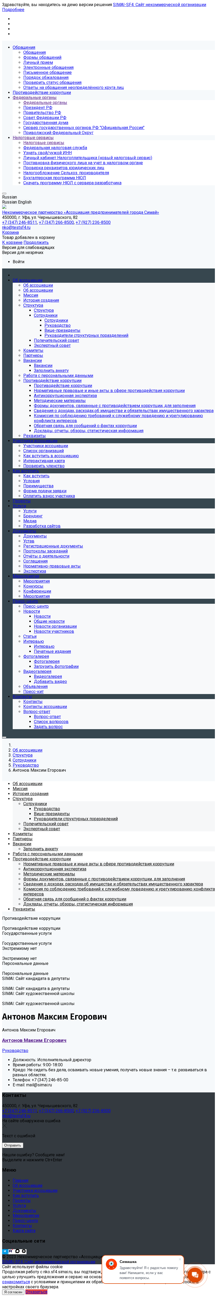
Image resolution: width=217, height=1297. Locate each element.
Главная (20, 1180)
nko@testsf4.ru (16, 1115)
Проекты (22, 1200)
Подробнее (13, 9)
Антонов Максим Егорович (34, 1040)
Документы (24, 1210)
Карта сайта (24, 1230)
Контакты (22, 1225)
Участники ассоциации (35, 1190)
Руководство (15, 1050)
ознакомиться (16, 1281)
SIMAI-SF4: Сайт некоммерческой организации (159, 4)
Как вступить (26, 1195)
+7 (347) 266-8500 (56, 1110)
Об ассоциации (27, 1185)
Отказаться (36, 1291)
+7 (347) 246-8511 (19, 1110)
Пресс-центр (25, 1220)
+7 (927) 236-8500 (93, 1110)
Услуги (19, 1205)
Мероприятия (26, 1215)
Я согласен (13, 1292)
